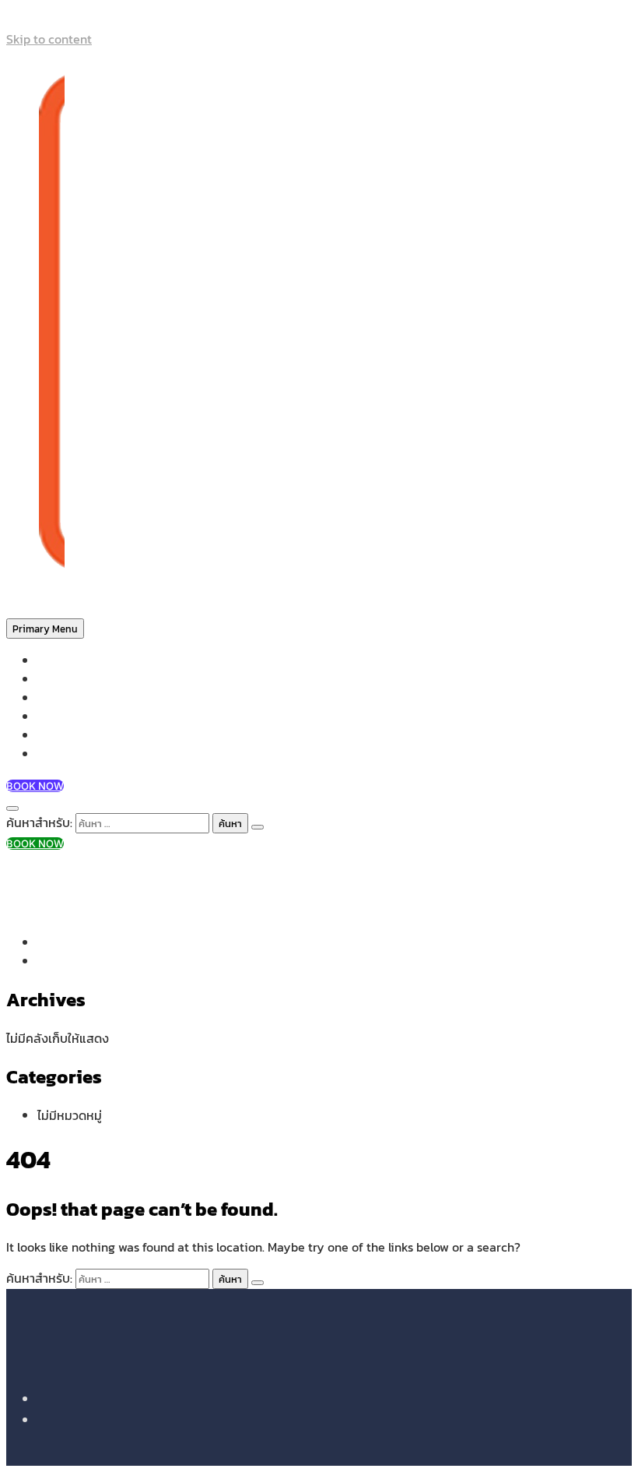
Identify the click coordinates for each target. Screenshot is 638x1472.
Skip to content (49, 39)
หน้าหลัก (57, 661)
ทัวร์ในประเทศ (70, 698)
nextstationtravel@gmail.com (119, 892)
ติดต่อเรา (60, 754)
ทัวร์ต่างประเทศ (74, 679)
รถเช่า (52, 717)
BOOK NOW (35, 786)
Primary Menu (45, 628)
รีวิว (45, 736)
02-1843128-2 (73, 874)
